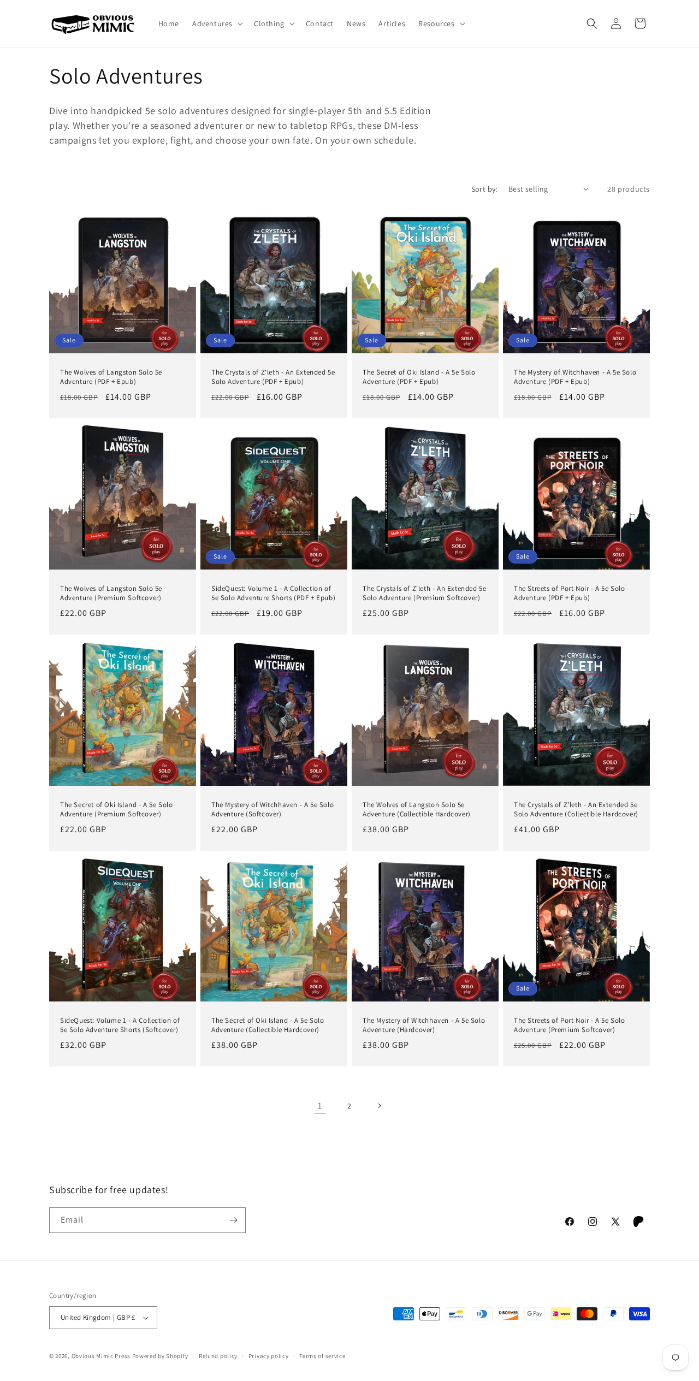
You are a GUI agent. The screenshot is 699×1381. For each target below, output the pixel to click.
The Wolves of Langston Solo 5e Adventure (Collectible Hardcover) (417, 810)
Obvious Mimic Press (101, 1356)
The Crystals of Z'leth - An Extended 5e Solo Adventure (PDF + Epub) (273, 377)
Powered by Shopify (160, 1356)
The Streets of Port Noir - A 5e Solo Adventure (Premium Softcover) (569, 1025)
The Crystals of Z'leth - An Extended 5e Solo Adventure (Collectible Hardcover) (576, 810)
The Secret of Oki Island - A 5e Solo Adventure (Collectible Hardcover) (267, 1025)
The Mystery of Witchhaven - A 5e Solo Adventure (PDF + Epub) (575, 377)
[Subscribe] (233, 1220)
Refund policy (218, 1356)
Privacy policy (268, 1356)
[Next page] (379, 1106)
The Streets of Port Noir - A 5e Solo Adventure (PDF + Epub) (569, 593)
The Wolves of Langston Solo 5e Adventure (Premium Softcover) (111, 593)
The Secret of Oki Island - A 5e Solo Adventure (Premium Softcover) (116, 810)
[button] (216, 23)
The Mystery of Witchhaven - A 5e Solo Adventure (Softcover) (272, 810)
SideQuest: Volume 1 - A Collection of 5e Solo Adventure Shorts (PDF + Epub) (273, 593)
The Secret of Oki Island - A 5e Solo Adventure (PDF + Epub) (419, 377)
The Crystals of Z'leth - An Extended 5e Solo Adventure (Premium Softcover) (424, 593)
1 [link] (320, 1105)
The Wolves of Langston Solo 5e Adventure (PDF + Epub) (111, 377)
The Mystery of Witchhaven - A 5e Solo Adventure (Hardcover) (424, 1025)
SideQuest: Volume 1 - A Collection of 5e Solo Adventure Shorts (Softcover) (120, 1025)
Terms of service (322, 1356)
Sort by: (484, 189)
